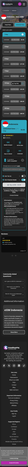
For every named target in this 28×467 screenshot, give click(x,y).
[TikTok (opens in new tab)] (24, 365)
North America (14, 436)
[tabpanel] (14, 74)
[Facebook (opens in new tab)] (4, 365)
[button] (12, 255)
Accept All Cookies (14, 462)
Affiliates (14, 405)
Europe (14, 429)
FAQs (14, 382)
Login (18, 166)
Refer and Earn (14, 390)
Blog (14, 387)
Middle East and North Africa (14, 441)
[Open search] (19, 4)
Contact (14, 385)
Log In (14, 416)
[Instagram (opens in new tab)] (14, 365)
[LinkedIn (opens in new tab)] (19, 365)
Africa (14, 424)
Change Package (14, 195)
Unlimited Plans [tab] (20, 24)
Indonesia (14, 10)
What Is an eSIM (14, 380)
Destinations (14, 377)
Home (14, 375)
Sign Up (14, 413)
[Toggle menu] (24, 4)
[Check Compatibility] (22, 160)
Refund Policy (14, 403)
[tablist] (14, 25)
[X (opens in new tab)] (9, 365)
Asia (14, 431)
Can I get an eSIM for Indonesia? (13, 281)
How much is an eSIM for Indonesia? (13, 287)
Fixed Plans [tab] (8, 24)
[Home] (7, 4)
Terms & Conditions (14, 398)
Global (14, 444)
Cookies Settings (14, 458)
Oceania (14, 439)
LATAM (14, 434)
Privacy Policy (14, 190)
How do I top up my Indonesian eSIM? (13, 294)
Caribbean (14, 427)
